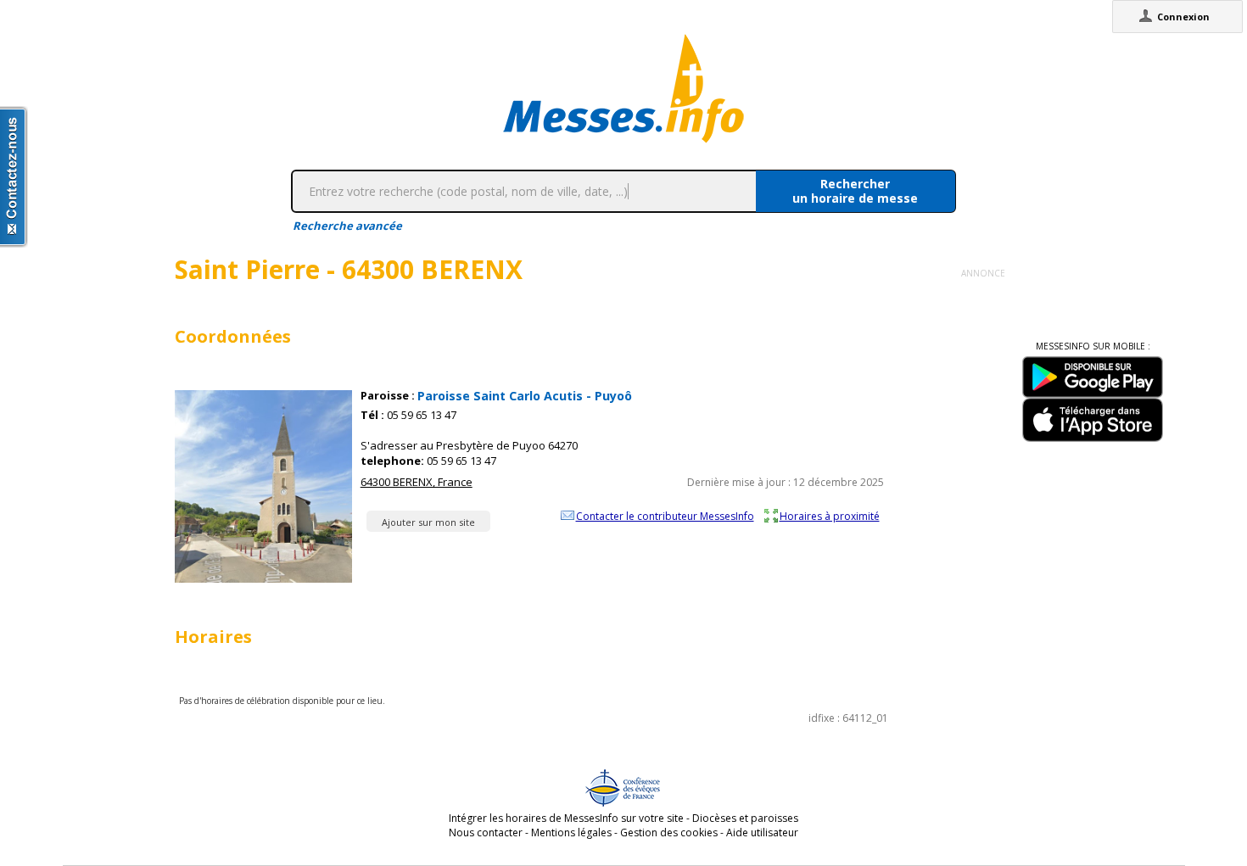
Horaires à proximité (830, 515)
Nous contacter (486, 832)
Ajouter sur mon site (428, 522)
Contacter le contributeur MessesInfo (665, 515)
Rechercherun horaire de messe (855, 191)
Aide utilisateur (762, 832)
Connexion (1183, 16)
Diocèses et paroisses (745, 818)
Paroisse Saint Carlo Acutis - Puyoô (524, 396)
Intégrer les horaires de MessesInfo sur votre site (566, 818)
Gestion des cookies (669, 832)
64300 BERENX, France (417, 481)
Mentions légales (571, 832)
